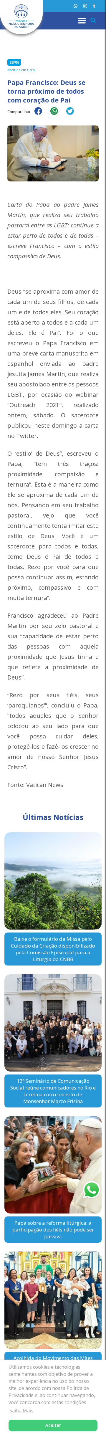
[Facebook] (94, 6)
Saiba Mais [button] (21, 1410)
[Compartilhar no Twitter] (73, 115)
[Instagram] (85, 6)
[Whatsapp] (75, 6)
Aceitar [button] (53, 1425)
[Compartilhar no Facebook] (41, 115)
